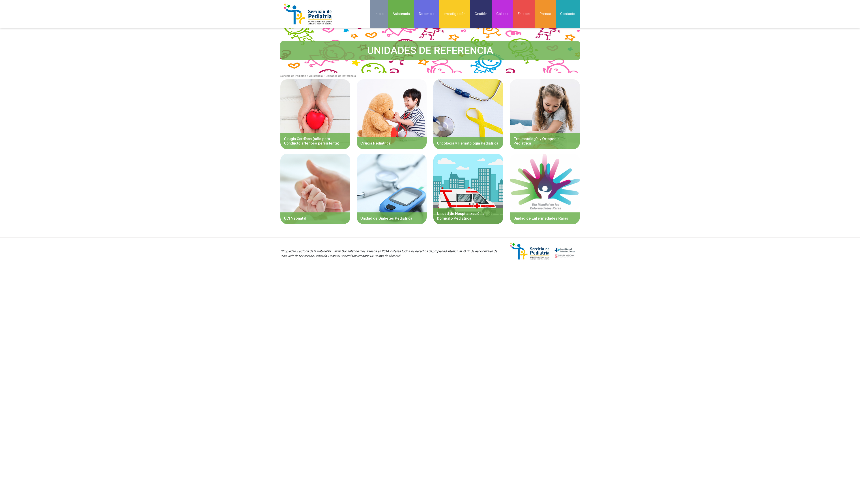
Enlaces (524, 14)
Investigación (454, 14)
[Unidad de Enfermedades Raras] (545, 182)
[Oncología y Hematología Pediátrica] (468, 114)
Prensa (545, 14)
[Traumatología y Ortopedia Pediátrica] (545, 114)
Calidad (502, 14)
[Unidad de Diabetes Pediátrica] (392, 188)
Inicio (379, 14)
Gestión (481, 14)
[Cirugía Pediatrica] (392, 114)
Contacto (567, 14)
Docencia (426, 14)
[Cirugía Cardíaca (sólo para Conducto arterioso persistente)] (315, 114)
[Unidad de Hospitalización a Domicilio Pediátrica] (468, 188)
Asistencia (401, 14)
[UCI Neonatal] (315, 188)
